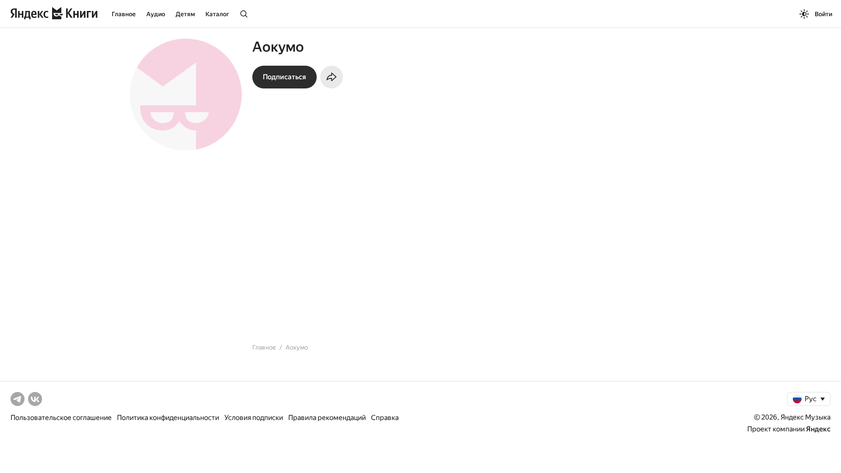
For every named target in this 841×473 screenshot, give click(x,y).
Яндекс (818, 429)
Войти (823, 14)
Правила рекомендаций (327, 417)
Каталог (217, 14)
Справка (385, 417)
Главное (124, 14)
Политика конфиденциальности (168, 417)
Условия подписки (253, 417)
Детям (185, 14)
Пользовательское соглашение (61, 417)
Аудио (155, 14)
